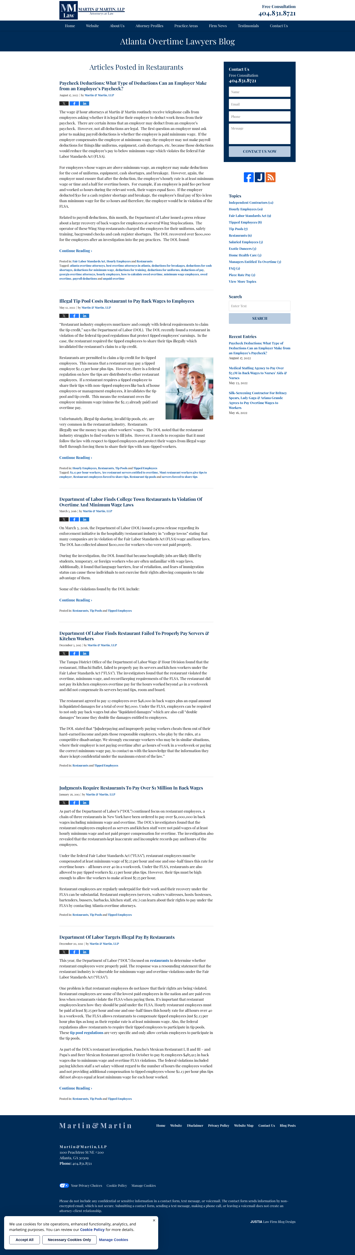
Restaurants (144, 261)
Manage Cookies (143, 1185)
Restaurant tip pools (143, 477)
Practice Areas (186, 25)
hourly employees (108, 274)
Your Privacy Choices (86, 1185)
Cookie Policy (117, 1185)
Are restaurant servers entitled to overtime (130, 472)
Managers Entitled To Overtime (255, 261)
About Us (117, 25)
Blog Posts (288, 1125)
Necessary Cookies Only (69, 1240)
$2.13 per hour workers (85, 472)
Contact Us (279, 25)
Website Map (244, 1125)
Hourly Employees (119, 261)
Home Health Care (245, 255)
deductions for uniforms (164, 270)
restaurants (159, 960)
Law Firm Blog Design (273, 1221)
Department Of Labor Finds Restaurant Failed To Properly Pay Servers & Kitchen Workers (134, 635)
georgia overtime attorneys (77, 274)
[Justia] (260, 177)
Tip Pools (121, 468)
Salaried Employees (246, 242)
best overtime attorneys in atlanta (128, 265)
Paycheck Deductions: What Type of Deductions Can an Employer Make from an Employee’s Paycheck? (133, 85)
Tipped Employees (145, 468)
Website (92, 25)
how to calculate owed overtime (142, 274)
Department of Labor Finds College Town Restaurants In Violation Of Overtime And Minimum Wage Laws (130, 501)
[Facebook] (249, 177)
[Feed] (270, 177)
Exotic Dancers (242, 248)
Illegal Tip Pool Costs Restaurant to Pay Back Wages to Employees (126, 301)
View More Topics (242, 281)
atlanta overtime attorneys (87, 265)
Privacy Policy (218, 1125)
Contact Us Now (260, 151)
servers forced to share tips (179, 477)
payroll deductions (85, 278)
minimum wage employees (181, 274)
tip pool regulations (86, 1032)
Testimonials (248, 25)
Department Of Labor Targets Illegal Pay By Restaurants (117, 937)
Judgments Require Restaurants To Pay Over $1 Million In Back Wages (131, 788)
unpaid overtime (113, 278)
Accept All (24, 1240)
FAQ (234, 268)
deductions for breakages (168, 265)
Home (70, 25)
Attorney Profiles (149, 25)
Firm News (218, 25)
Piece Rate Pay (242, 275)
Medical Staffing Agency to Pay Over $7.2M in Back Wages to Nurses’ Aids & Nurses (258, 373)
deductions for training (130, 270)
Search (259, 318)
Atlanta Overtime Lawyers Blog (92, 10)
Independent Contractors (251, 202)
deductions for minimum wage (94, 270)
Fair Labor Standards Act (89, 261)
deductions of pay (192, 270)
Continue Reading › (75, 250)
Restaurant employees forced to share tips (100, 477)
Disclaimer (195, 1125)
